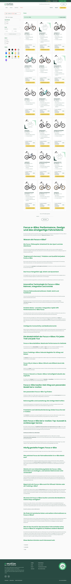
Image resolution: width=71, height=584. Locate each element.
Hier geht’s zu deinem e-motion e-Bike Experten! (31, 509)
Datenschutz (12, 580)
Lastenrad (16, 7)
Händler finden (62, 7)
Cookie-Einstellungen (18, 580)
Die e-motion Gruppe (41, 568)
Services (51, 7)
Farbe (6, 47)
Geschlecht (7, 19)
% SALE (21, 7)
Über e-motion (40, 564)
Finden (63, 4)
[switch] (6, 13)
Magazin (56, 7)
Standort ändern (63, 17)
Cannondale (26, 547)
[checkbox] (5, 21)
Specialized (26, 544)
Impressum (6, 580)
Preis (6, 27)
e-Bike (6, 7)
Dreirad (11, 7)
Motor (6, 38)
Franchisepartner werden (42, 566)
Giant (25, 549)
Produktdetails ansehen (30, 49)
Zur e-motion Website (62, 580)
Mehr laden (45, 219)
